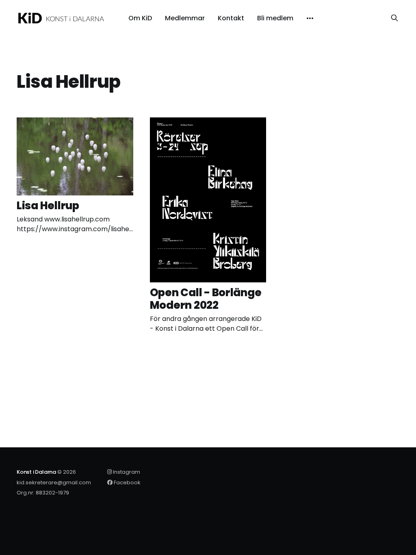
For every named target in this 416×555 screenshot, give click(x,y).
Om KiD (140, 18)
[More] (310, 18)
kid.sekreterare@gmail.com (54, 482)
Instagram (126, 472)
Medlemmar (185, 18)
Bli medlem (275, 18)
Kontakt (231, 18)
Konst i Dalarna (36, 472)
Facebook (127, 482)
